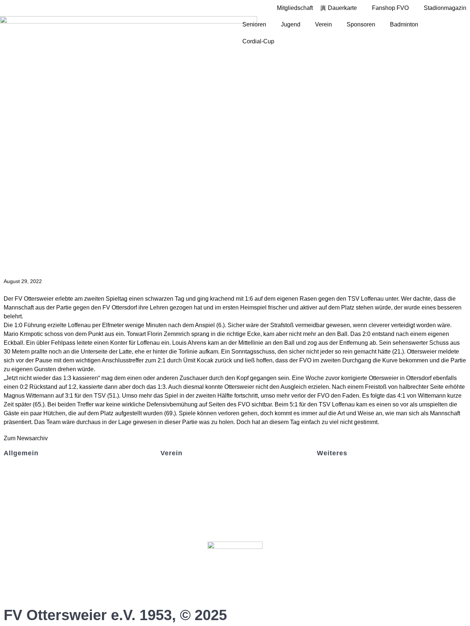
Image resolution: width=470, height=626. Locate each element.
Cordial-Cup (258, 41)
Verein (323, 24)
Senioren (254, 24)
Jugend (290, 24)
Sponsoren (361, 24)
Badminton (404, 24)
